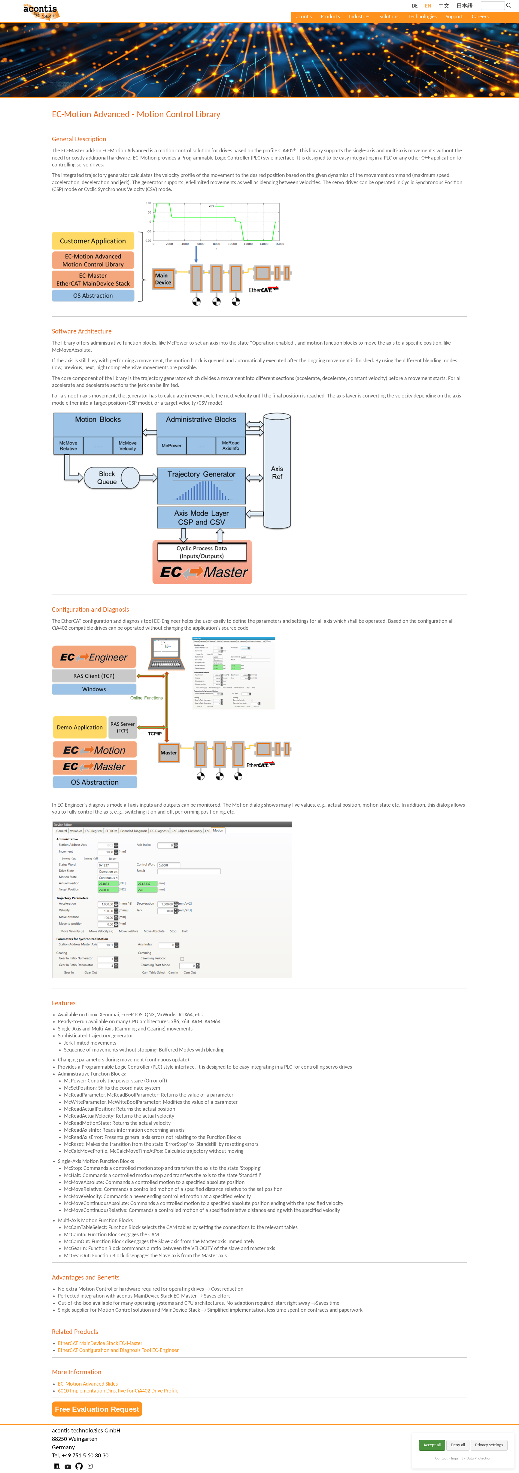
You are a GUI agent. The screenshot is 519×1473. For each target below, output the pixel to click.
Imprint (457, 1458)
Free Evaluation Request (97, 1409)
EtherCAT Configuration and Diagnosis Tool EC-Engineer (118, 1350)
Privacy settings (489, 1445)
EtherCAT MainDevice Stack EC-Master (100, 1344)
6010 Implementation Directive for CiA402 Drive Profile (118, 1391)
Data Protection (478, 1458)
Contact (441, 1458)
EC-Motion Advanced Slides (88, 1384)
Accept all (432, 1445)
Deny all (458, 1445)
